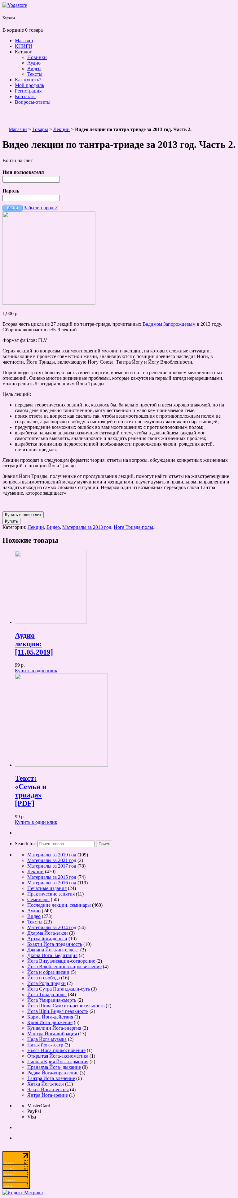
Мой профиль (29, 85)
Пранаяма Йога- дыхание (54, 1067)
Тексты (34, 74)
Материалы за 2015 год (51, 877)
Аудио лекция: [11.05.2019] (34, 643)
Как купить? (28, 79)
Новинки (37, 57)
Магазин (24, 40)
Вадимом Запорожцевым (169, 324)
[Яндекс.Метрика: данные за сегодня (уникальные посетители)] (22, 1193)
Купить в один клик (36, 670)
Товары (40, 129)
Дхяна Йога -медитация (52, 955)
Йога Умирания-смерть (51, 1000)
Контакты (25, 96)
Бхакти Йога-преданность (54, 944)
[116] (48, 303)
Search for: (25, 843)
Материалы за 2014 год (51, 927)
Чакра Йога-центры (48, 1089)
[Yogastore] (14, 5)
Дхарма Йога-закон (47, 933)
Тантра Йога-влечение (51, 1078)
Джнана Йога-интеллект (53, 949)
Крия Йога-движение (50, 1022)
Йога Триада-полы (133, 527)
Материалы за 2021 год (51, 860)
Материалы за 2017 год (51, 866)
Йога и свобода (43, 977)
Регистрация (28, 90)
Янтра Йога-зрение (47, 1095)
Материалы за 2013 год (86, 527)
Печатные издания (47, 888)
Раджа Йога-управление (52, 1072)
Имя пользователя (23, 172)
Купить (11, 521)
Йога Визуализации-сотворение (61, 961)
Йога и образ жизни (48, 972)
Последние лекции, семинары (59, 905)
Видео (34, 68)
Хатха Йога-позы (45, 1084)
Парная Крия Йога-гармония (57, 1061)
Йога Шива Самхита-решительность (65, 1005)
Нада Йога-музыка (47, 1039)
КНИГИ (23, 46)
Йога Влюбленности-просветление (64, 966)
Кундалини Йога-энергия (54, 1028)
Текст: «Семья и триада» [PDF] (30, 790)
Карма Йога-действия (50, 1016)
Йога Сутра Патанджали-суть (58, 989)
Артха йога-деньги (47, 938)
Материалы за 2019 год (51, 854)
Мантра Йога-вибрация (52, 1033)
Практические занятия (51, 893)
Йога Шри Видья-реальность (57, 1011)
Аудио (34, 63)
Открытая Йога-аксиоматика (57, 1056)
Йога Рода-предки (46, 983)
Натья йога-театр (45, 1044)
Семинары (38, 899)
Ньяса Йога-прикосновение (56, 1050)
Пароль (10, 190)
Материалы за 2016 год (51, 882)
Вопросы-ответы (33, 102)
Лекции (61, 129)
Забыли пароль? (41, 207)
